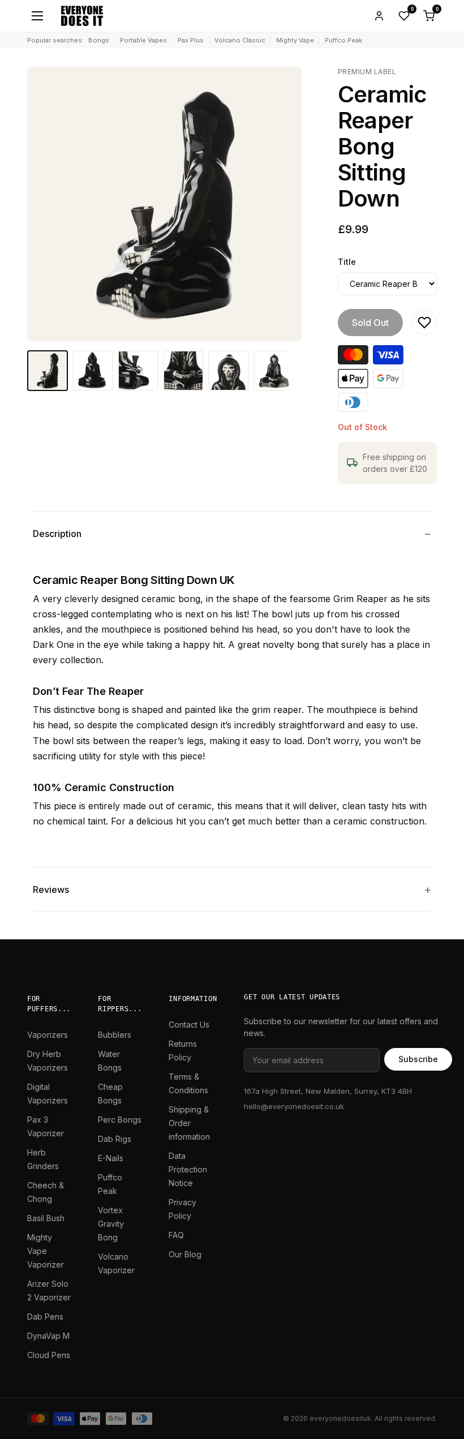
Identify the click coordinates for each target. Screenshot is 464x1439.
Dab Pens (45, 1316)
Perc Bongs (119, 1119)
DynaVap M (48, 1336)
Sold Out (370, 322)
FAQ (176, 1235)
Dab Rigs (114, 1139)
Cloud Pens (48, 1355)
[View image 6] (274, 370)
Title (347, 262)
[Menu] (37, 16)
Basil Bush (46, 1218)
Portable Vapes (143, 40)
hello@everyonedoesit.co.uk (294, 1106)
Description (57, 533)
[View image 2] (92, 370)
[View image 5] (228, 370)
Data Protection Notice (188, 1169)
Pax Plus (191, 40)
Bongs (98, 40)
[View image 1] (47, 370)
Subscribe (418, 1059)
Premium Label (367, 71)
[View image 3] (138, 370)
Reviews (51, 889)
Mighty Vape (295, 40)
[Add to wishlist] (424, 322)
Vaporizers (47, 1034)
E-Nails (110, 1158)
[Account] (379, 16)
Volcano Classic (239, 40)
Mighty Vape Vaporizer (45, 1250)
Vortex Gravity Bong (111, 1223)
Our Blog (185, 1254)
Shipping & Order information (189, 1123)
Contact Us (189, 1024)
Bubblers (114, 1034)
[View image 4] (183, 370)
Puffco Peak (343, 40)
